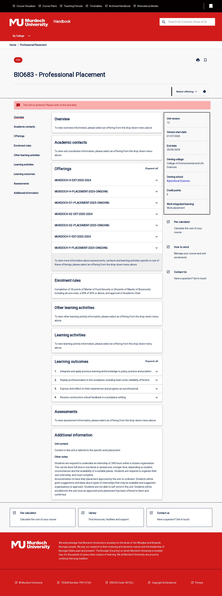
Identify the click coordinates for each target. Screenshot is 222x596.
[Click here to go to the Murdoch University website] (29, 23)
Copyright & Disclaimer (164, 582)
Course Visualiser (26, 6)
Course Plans (49, 6)
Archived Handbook (119, 6)
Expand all (152, 168)
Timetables (96, 6)
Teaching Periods (73, 6)
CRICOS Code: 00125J (121, 582)
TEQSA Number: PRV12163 (76, 582)
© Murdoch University (30, 582)
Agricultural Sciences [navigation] (178, 180)
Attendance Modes (147, 6)
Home (13, 45)
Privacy (199, 582)
